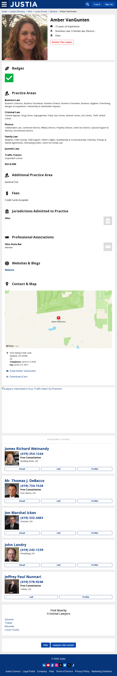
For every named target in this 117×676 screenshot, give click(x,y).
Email (22, 469)
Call (58, 469)
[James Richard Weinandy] (12, 458)
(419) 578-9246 (31, 581)
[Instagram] (56, 665)
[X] (69, 665)
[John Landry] (12, 554)
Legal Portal (29, 671)
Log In (97, 4)
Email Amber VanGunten (23, 370)
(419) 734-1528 (31, 485)
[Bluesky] (64, 665)
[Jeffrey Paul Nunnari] (12, 586)
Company (42, 671)
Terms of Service (64, 671)
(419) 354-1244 (31, 453)
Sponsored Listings (58, 439)
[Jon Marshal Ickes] (12, 522)
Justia (4, 11)
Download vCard (18, 376)
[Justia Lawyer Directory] (23, 4)
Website (9, 270)
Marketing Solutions (102, 671)
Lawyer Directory (17, 11)
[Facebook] (52, 665)
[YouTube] (48, 665)
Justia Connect (13, 671)
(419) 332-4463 (31, 517)
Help (51, 671)
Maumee (9, 626)
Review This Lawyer (62, 42)
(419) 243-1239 (31, 549)
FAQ (45, 645)
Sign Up (109, 4)
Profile (94, 469)
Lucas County (41, 11)
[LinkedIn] (44, 665)
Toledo (8, 622)
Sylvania (53, 11)
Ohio (30, 11)
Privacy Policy (82, 671)
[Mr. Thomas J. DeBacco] (12, 490)
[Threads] (60, 665)
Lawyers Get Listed (63, 645)
